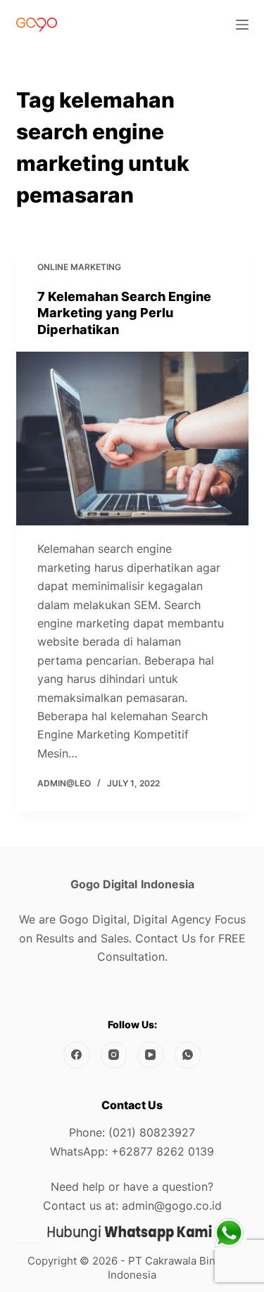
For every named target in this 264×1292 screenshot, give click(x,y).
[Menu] (242, 24)
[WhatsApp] (188, 1055)
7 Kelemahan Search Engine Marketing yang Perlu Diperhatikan (124, 313)
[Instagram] (114, 1055)
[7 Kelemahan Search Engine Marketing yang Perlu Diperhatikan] (132, 439)
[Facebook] (76, 1055)
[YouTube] (150, 1055)
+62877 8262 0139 (162, 1151)
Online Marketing (79, 267)
